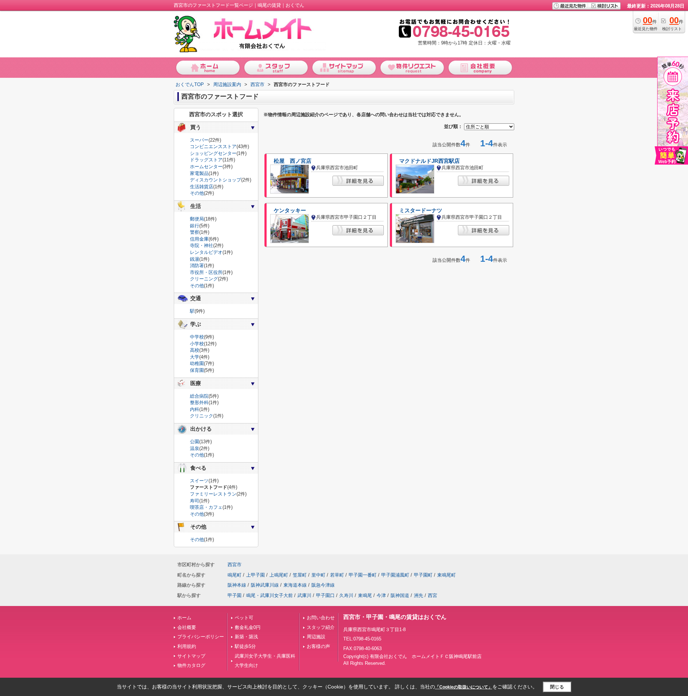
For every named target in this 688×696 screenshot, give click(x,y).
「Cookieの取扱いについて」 (463, 687)
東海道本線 (295, 585)
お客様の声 (318, 646)
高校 (194, 350)
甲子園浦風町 (395, 575)
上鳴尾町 (278, 575)
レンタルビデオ (206, 252)
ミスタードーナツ (420, 210)
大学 (194, 357)
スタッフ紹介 (321, 627)
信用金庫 (199, 239)
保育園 (197, 370)
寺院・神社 (201, 245)
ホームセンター (206, 166)
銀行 (194, 225)
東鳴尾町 (446, 575)
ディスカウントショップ (215, 180)
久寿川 (346, 595)
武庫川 (304, 595)
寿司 (194, 500)
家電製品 (199, 173)
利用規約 (186, 646)
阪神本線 (237, 585)
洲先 (418, 595)
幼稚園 (197, 363)
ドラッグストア (206, 159)
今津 (381, 595)
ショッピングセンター (213, 153)
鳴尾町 (235, 575)
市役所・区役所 (206, 272)
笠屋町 (300, 575)
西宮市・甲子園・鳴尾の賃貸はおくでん (394, 617)
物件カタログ (191, 665)
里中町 (318, 575)
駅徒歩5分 (245, 646)
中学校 (197, 337)
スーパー (199, 140)
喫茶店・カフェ (206, 507)
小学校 (197, 343)
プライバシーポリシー (200, 636)
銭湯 (194, 259)
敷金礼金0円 (248, 627)
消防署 (197, 265)
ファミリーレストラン (213, 494)
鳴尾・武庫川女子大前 (269, 595)
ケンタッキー (290, 210)
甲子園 (235, 595)
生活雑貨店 (201, 186)
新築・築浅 (246, 636)
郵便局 (197, 219)
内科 (194, 409)
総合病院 (199, 396)
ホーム (184, 617)
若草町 (337, 575)
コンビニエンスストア (213, 146)
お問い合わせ (321, 617)
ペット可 (244, 617)
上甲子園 (255, 575)
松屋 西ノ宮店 (292, 161)
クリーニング (204, 278)
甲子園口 (325, 595)
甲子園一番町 (363, 575)
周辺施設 (316, 636)
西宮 (432, 595)
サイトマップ (191, 656)
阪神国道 (400, 595)
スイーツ (199, 480)
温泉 (194, 448)
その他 (197, 193)
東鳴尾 (365, 595)
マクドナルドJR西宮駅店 (429, 161)
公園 (194, 441)
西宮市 (235, 564)
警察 (194, 232)
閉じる (557, 686)
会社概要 (186, 627)
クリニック (201, 415)
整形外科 (199, 402)
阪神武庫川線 (265, 585)
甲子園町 (423, 575)
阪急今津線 (323, 585)
